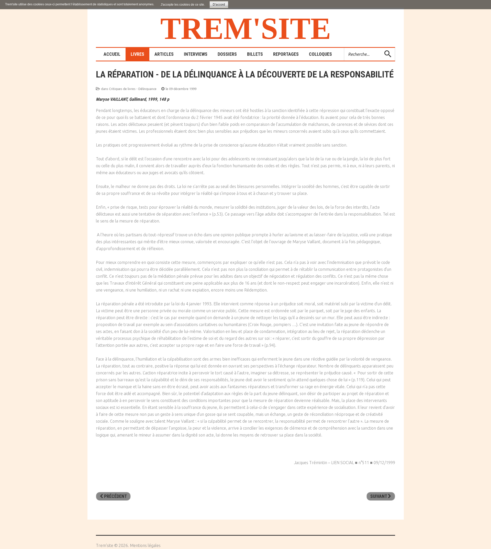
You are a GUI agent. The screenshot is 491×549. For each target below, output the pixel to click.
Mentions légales (145, 545)
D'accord (219, 4)
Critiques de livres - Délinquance (133, 89)
